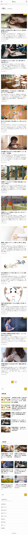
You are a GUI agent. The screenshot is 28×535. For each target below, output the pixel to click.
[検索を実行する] (25, 389)
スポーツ (5, 513)
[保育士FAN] (14, 1)
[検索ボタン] (26, 1)
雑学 (4, 528)
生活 (4, 519)
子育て (4, 522)
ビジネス (5, 516)
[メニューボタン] (1, 1)
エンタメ (5, 507)
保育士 (4, 504)
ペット (4, 525)
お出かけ (5, 510)
